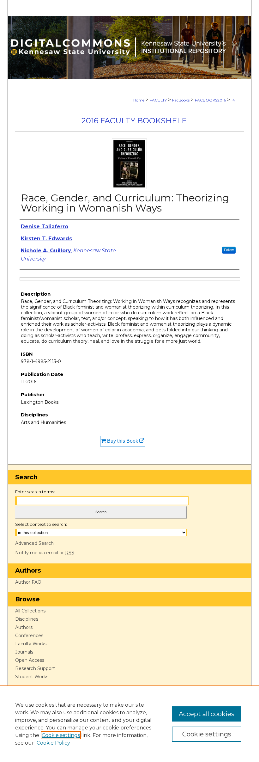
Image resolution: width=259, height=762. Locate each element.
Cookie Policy (53, 743)
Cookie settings (61, 735)
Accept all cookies (206, 714)
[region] (129, 723)
